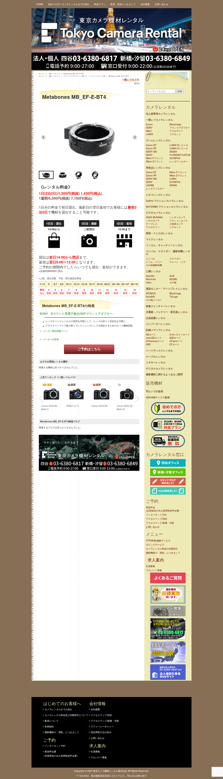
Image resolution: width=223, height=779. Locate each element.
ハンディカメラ (177, 217)
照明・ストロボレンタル (159, 233)
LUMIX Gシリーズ (178, 145)
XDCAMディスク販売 (158, 397)
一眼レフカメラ (130, 79)
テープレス (151, 223)
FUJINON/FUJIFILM (179, 154)
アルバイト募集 (154, 570)
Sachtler (150, 275)
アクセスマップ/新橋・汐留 (160, 522)
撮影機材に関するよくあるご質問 (164, 374)
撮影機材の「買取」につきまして (163, 552)
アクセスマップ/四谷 (156, 518)
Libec (148, 282)
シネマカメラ (153, 220)
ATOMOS (151, 293)
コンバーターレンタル (158, 324)
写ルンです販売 (154, 391)
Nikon (149, 130)
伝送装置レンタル (156, 318)
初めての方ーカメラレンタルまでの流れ (68, 4)
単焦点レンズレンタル (158, 167)
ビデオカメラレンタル (158, 212)
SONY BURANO (154, 217)
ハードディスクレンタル (159, 350)
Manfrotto (151, 279)
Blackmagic (175, 124)
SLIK (171, 275)
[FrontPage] (89, 452)
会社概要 (145, 4)
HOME (39, 4)
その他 (172, 282)
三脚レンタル (153, 271)
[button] (46, 175)
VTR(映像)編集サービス (158, 540)
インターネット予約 (156, 514)
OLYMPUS (174, 158)
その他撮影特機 (154, 265)
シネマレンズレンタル (158, 194)
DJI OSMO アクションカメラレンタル (167, 206)
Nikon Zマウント (154, 161)
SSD (148, 344)
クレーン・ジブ (177, 261)
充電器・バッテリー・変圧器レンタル (167, 312)
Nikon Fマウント (154, 158)
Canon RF (151, 148)
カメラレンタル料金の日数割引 (162, 548)
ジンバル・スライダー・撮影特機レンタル (168, 252)
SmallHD (150, 296)
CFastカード (176, 341)
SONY (149, 127)
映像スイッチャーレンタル (160, 306)
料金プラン (100, 4)
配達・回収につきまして (123, 4)
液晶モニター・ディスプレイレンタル (167, 288)
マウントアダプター (179, 127)
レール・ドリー (154, 261)
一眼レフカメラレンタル (159, 120)
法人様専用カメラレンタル (160, 113)
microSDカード (154, 337)
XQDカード (175, 337)
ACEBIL (173, 279)
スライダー (175, 258)
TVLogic (173, 296)
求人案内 (156, 560)
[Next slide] (135, 137)
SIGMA (173, 151)
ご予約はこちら (89, 348)
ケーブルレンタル (156, 356)
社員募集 (150, 566)
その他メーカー (154, 299)
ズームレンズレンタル (158, 140)
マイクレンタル (154, 239)
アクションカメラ (178, 220)
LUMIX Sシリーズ (178, 148)
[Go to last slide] (43, 137)
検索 (179, 91)
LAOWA (150, 185)
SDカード (151, 334)
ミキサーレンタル (156, 362)
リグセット (175, 134)
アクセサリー (176, 130)
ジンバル (150, 258)
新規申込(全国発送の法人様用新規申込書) (163, 509)
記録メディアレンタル (158, 330)
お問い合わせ (161, 4)
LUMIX (149, 134)
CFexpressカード (155, 341)
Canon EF (151, 145)
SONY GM (151, 151)
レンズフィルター (178, 161)
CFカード (174, 344)
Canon (149, 124)
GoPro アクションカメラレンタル (164, 201)
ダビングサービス (155, 544)
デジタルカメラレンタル (159, 368)
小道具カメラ (176, 223)
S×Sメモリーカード (179, 334)
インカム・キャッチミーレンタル (164, 245)
